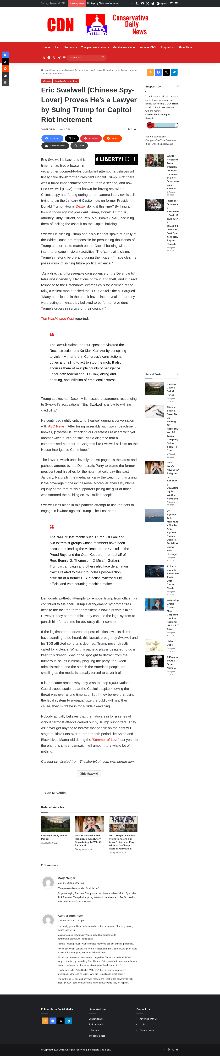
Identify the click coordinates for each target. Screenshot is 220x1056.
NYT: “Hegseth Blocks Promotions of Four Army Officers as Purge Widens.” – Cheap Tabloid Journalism (122, 842)
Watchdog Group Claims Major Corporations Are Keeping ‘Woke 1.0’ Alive (173, 614)
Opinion (55, 70)
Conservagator (96, 1019)
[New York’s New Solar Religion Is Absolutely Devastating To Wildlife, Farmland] (89, 824)
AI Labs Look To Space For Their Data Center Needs (173, 577)
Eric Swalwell (89, 773)
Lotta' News (94, 1030)
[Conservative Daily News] (99, 24)
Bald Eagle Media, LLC (99, 1049)
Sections (69, 47)
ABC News (56, 426)
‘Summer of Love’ (105, 740)
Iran (57, 47)
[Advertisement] (162, 312)
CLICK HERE (171, 103)
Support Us (167, 47)
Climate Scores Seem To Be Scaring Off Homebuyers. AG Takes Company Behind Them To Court (172, 429)
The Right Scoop (97, 1036)
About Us (183, 47)
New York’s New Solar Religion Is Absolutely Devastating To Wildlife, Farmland (173, 480)
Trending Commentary (66, 81)
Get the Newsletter (124, 47)
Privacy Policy (147, 1030)
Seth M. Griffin (48, 129)
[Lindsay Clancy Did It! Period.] (55, 824)
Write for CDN (148, 47)
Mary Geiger (66, 878)
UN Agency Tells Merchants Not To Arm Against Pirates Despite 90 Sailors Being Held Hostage (172, 532)
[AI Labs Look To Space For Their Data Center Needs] (154, 571)
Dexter (81, 206)
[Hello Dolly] (154, 646)
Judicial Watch (96, 1024)
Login (142, 1024)
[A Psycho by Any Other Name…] (154, 661)
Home (46, 47)
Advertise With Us (149, 1019)
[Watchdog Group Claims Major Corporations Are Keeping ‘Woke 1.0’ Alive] (154, 604)
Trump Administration (94, 47)
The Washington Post (57, 318)
